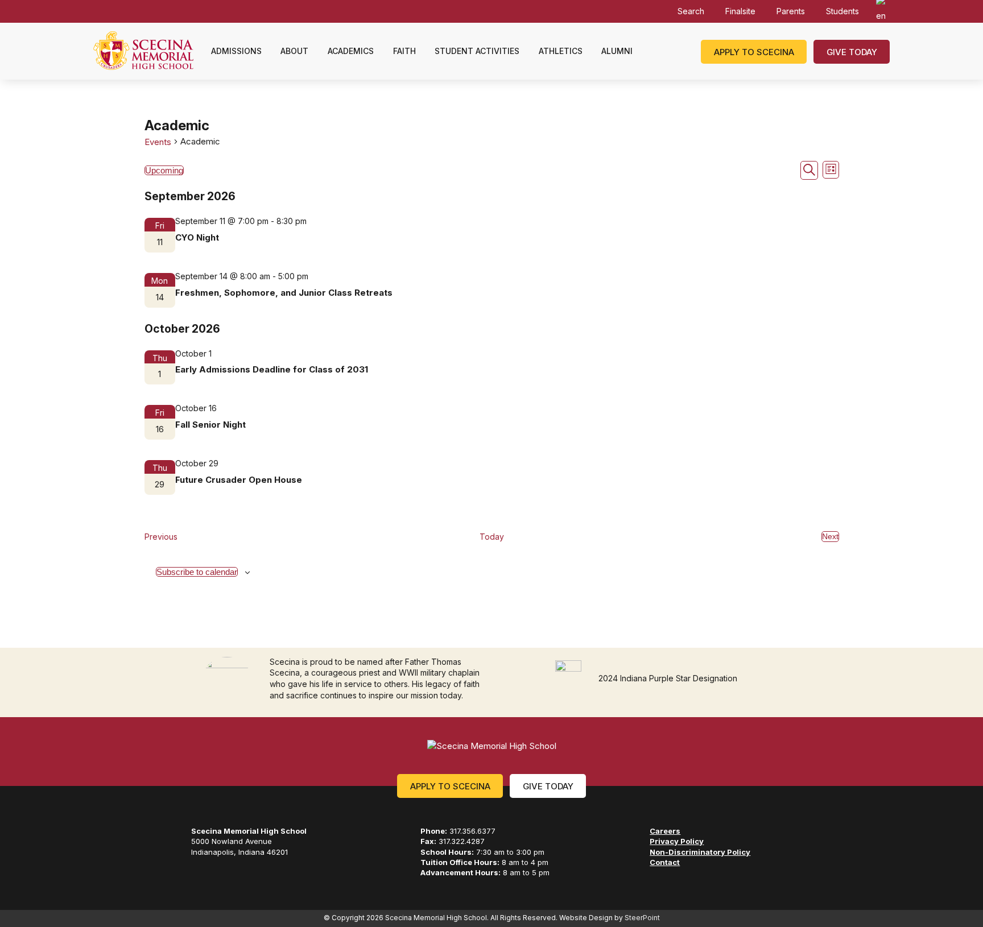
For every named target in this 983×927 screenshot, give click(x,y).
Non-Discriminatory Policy (700, 851)
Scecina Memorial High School (143, 50)
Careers (665, 830)
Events (157, 141)
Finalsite (740, 11)
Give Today (852, 52)
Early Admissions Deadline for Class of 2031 (271, 369)
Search (691, 11)
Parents (791, 11)
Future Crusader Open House (238, 479)
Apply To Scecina (450, 786)
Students (842, 11)
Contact (665, 862)
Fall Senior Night (210, 424)
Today (492, 536)
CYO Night (197, 237)
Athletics (561, 51)
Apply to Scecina (754, 52)
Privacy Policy (677, 841)
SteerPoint (642, 917)
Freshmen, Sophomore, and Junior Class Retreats (284, 292)
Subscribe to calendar (196, 572)
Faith (404, 51)
